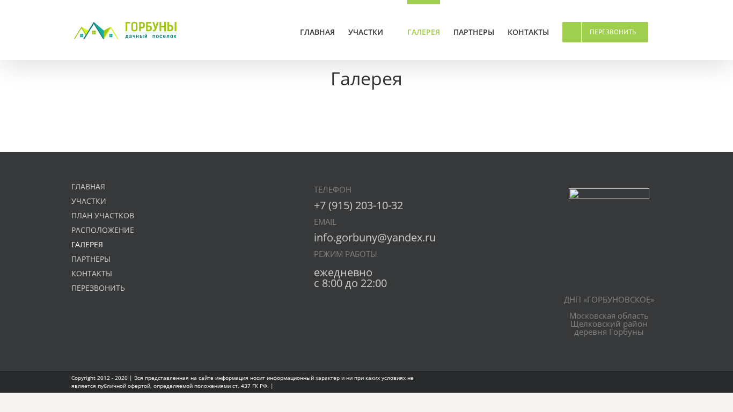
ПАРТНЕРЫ (91, 259)
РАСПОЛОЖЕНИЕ (102, 230)
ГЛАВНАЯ (88, 186)
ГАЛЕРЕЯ (87, 244)
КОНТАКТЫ (91, 273)
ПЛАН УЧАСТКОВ (102, 215)
